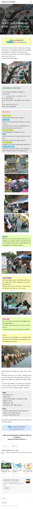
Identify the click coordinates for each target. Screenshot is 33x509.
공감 (2, 503)
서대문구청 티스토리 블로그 (9, 2)
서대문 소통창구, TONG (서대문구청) (9, 501)
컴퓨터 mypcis (5, 506)
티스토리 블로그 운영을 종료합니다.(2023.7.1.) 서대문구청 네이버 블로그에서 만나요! (13, 483)
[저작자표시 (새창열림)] (17, 446)
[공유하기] (6, 446)
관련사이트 (4, 498)
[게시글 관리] (8, 446)
